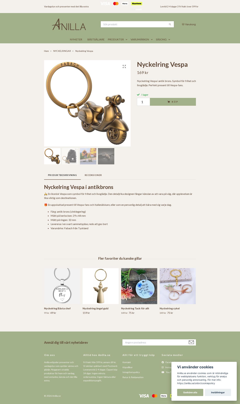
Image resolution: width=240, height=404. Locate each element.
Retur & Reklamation (133, 385)
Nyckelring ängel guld (95, 316)
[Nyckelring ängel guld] (101, 294)
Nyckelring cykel (170, 316)
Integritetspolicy (131, 380)
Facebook (170, 370)
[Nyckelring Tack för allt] (139, 294)
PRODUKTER (116, 47)
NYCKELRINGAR (62, 59)
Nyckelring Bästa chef (57, 316)
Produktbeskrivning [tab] (62, 183)
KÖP (175, 109)
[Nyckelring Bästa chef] (62, 294)
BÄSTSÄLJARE (95, 47)
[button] (127, 47)
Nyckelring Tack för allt (135, 316)
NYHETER (76, 47)
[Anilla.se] (82, 28)
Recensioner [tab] (93, 183)
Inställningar (218, 392)
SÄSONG (161, 47)
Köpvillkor (127, 375)
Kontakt (126, 370)
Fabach (68, 236)
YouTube (170, 380)
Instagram (170, 375)
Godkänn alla (190, 392)
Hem (46, 59)
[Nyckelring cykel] (178, 294)
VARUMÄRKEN (140, 47)
